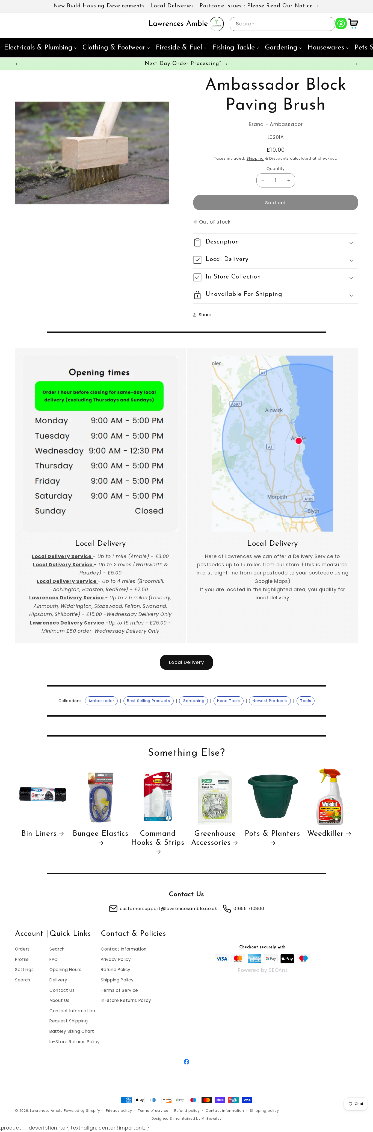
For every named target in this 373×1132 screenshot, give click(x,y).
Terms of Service (119, 990)
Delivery (58, 980)
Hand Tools (228, 700)
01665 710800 (248, 908)
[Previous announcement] (17, 64)
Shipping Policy (117, 980)
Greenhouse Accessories (213, 839)
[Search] (328, 23)
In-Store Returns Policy (74, 1041)
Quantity (276, 168)
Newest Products (270, 700)
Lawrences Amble (46, 1110)
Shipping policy (264, 1110)
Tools (305, 700)
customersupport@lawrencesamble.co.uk (168, 908)
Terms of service (153, 1110)
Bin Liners (39, 834)
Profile (22, 959)
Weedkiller (325, 834)
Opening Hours (65, 969)
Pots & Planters (272, 834)
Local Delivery (186, 662)
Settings (24, 969)
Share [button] (205, 315)
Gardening (193, 700)
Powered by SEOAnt (262, 970)
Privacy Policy (116, 959)
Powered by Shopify (82, 1110)
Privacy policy (119, 1110)
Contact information (225, 1110)
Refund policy (187, 1110)
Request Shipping (68, 1021)
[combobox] (282, 24)
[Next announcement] (357, 64)
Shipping (255, 158)
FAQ (53, 959)
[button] (275, 242)
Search (22, 980)
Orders (22, 949)
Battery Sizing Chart (71, 1031)
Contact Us (62, 990)
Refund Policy (116, 969)
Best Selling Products (148, 700)
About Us (59, 1000)
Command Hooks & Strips (157, 839)
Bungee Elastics (101, 834)
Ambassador (101, 700)
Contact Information (72, 1010)
